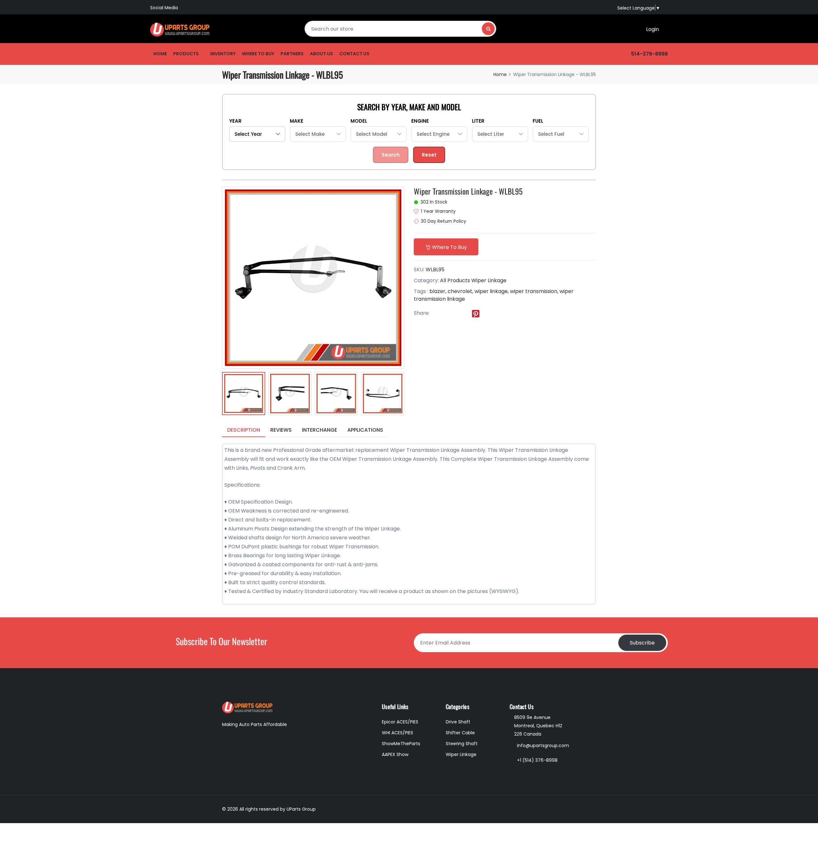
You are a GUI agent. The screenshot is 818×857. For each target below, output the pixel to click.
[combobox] (400, 29)
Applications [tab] (365, 430)
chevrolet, (460, 291)
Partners (292, 53)
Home (160, 53)
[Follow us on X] (449, 313)
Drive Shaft (458, 722)
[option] (243, 394)
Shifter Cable (460, 733)
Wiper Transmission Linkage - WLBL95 (468, 191)
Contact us (354, 53)
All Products (455, 280)
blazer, (437, 291)
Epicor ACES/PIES (400, 722)
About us (321, 53)
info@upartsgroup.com (543, 745)
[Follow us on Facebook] (436, 313)
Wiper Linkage (488, 280)
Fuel (538, 121)
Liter (478, 121)
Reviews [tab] (281, 430)
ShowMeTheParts (401, 743)
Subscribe (642, 642)
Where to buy (258, 53)
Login (652, 29)
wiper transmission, (534, 291)
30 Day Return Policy (443, 221)
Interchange (319, 430)
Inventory (222, 53)
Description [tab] (243, 430)
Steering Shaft (462, 743)
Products (186, 53)
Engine (420, 121)
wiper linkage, (492, 291)
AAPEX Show (395, 754)
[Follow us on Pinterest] (476, 313)
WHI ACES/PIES (397, 733)
